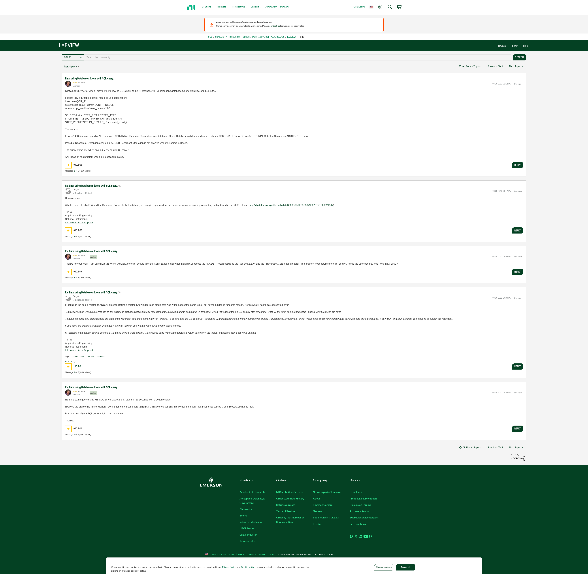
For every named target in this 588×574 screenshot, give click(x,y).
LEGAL (232, 554)
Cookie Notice (248, 566)
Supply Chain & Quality (326, 517)
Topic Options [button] (70, 66)
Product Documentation (363, 498)
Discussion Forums (240, 36)
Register (502, 46)
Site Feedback (358, 523)
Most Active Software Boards (268, 36)
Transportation (247, 540)
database (101, 356)
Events (316, 523)
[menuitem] (207, 7)
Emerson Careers (322, 504)
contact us (274, 25)
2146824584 (78, 356)
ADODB (90, 356)
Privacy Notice (229, 566)
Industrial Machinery (250, 522)
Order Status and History (290, 498)
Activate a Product (360, 511)
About (316, 498)
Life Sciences (246, 528)
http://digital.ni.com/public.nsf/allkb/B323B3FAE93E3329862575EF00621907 (291, 205)
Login (515, 46)
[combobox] (297, 57)
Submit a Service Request (364, 517)
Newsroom (319, 511)
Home (209, 36)
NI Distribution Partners (289, 492)
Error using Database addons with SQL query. (89, 78)
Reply (517, 164)
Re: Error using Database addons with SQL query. (91, 185)
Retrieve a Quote (285, 504)
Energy (243, 515)
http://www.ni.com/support (79, 222)
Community (221, 36)
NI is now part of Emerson (327, 492)
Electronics (245, 509)
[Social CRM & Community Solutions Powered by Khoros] (518, 457)
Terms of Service (285, 511)
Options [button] (517, 84)
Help (525, 46)
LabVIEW (291, 36)
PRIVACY (252, 554)
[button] (68, 165)
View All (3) (70, 361)
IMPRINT (241, 554)
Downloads (356, 492)
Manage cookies (266, 554)
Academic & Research (252, 492)
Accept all (405, 567)
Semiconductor (248, 534)
